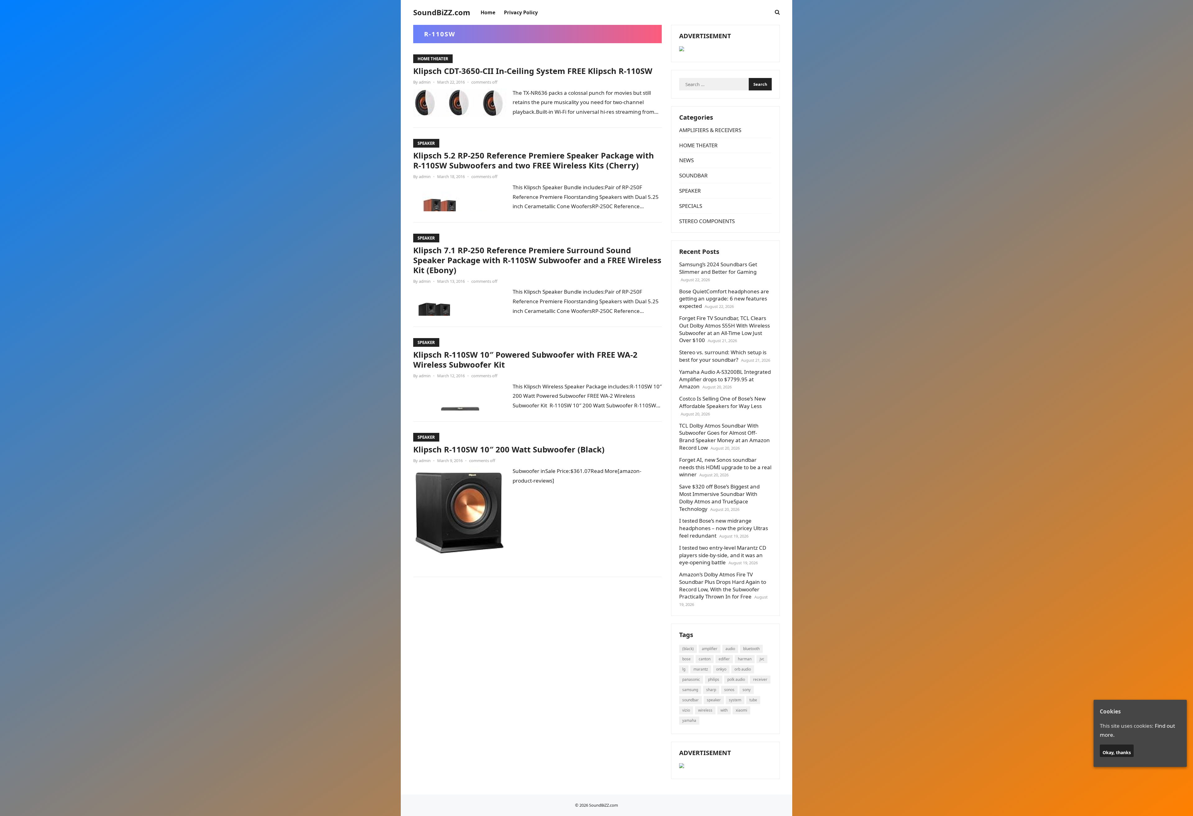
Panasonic (691, 679)
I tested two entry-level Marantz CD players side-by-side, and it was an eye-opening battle (722, 555)
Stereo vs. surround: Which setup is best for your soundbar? (722, 356)
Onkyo (721, 669)
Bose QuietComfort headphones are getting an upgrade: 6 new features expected (724, 299)
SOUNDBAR (693, 175)
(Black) (688, 648)
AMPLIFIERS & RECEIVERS (710, 130)
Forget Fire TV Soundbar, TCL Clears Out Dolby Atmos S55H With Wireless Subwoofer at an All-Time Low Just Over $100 (724, 329)
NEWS (686, 160)
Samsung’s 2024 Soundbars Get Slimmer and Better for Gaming (718, 268)
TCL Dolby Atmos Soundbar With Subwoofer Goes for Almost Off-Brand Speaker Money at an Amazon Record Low (724, 436)
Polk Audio (736, 679)
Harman (745, 659)
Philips (713, 679)
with (724, 710)
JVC (762, 659)
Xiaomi (741, 710)
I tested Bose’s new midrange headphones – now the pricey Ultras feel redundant (723, 528)
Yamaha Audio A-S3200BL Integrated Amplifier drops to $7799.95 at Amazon (725, 379)
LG (683, 669)
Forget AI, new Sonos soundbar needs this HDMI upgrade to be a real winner (725, 467)
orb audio (742, 669)
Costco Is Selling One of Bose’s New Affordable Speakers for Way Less (722, 402)
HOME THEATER (433, 59)
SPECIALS (690, 205)
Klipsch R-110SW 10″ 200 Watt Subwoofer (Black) (509, 449)
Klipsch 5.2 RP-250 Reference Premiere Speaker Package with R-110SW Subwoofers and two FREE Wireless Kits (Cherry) (533, 160)
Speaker (714, 700)
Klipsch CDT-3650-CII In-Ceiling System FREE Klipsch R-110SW (532, 71)
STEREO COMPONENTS (707, 221)
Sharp (711, 689)
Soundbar (690, 700)
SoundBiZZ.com (441, 12)
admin (425, 82)
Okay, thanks (1117, 752)
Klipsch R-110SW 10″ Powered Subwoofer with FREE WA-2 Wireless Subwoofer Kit (525, 359)
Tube (753, 700)
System (735, 700)
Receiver (760, 679)
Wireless (705, 710)
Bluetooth (751, 648)
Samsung (690, 689)
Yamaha (689, 720)
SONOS (729, 689)
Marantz (700, 669)
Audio (730, 648)
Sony (747, 689)
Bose (686, 659)
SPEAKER (426, 143)
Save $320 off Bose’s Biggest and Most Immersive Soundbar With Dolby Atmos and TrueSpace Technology (719, 497)
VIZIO (686, 710)
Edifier (724, 659)
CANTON (705, 659)
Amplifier (709, 648)
